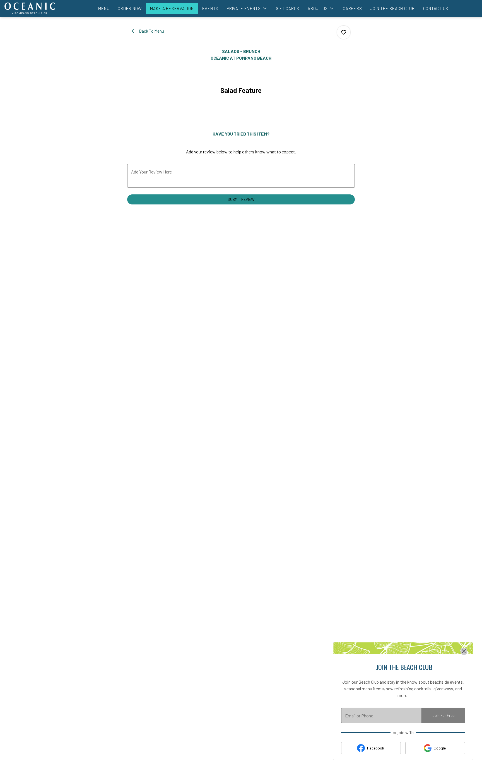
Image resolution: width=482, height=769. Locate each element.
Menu (103, 8)
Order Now (130, 8)
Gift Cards (288, 8)
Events (210, 8)
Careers (352, 8)
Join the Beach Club (392, 8)
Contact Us (436, 8)
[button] (247, 8)
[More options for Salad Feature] (343, 32)
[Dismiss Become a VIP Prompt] (464, 651)
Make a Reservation (172, 8)
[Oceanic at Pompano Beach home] (29, 8)
